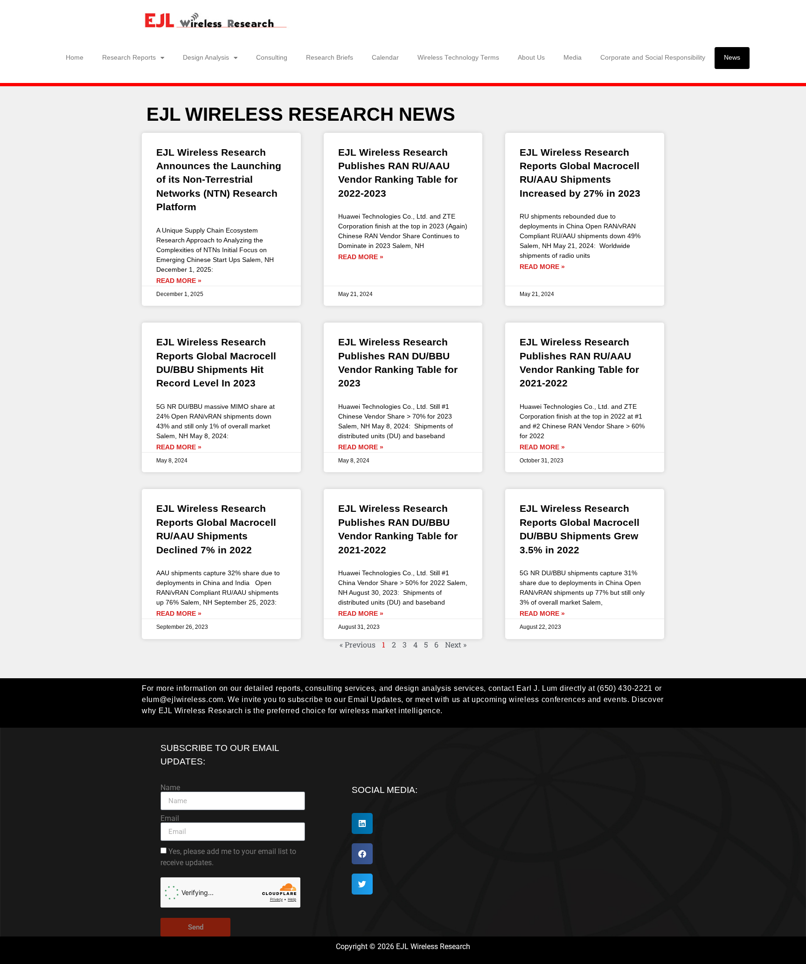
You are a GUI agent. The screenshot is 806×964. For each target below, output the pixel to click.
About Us (531, 57)
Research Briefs (329, 57)
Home (74, 57)
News (732, 57)
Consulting (271, 57)
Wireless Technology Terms (458, 57)
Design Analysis (206, 57)
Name (170, 788)
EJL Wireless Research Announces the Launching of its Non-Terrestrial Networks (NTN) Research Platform (218, 180)
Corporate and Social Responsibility (652, 57)
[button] (362, 823)
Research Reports (129, 57)
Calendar (385, 57)
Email (169, 818)
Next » (455, 644)
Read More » (179, 280)
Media (572, 57)
